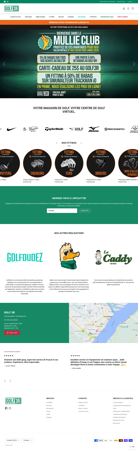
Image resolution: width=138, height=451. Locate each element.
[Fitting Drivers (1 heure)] (100, 163)
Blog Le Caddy (82, 408)
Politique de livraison (119, 417)
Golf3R (10, 445)
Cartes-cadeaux (118, 402)
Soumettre (85, 210)
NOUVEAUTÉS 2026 (107, 17)
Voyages (49, 417)
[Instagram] (7, 1)
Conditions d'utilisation (120, 414)
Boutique (49, 405)
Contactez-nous (83, 411)
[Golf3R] (11, 8)
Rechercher (116, 423)
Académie (49, 402)
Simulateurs (50, 408)
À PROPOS (93, 17)
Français (130, 1)
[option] (69, 63)
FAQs (114, 408)
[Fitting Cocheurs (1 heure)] (37, 163)
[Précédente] (4, 64)
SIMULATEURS (40, 17)
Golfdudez (81, 405)
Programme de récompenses (122, 405)
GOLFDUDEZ (82, 17)
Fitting (48, 411)
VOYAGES (71, 17)
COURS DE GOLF (15, 17)
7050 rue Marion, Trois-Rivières (107, 1)
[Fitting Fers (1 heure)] (69, 163)
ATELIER (61, 17)
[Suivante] (134, 64)
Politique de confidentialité (121, 411)
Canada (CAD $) (121, 1)
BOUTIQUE (28, 17)
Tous (69, 146)
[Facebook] (5, 1)
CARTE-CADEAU (122, 17)
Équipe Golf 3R (83, 402)
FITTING (51, 17)
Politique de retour (118, 420)
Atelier (48, 414)
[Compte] (123, 8)
